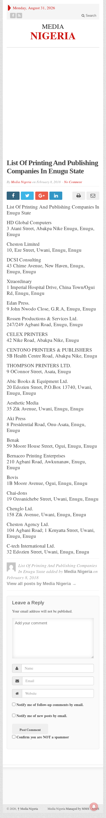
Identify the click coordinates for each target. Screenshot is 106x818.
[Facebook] (13, 15)
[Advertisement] (53, 106)
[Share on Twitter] (28, 196)
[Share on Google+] (42, 196)
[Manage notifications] (94, 807)
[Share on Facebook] (14, 196)
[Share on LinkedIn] (56, 196)
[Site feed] (19, 15)
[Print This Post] (78, 196)
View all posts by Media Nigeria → (41, 583)
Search (90, 15)
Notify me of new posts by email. (41, 715)
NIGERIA (53, 35)
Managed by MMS (77, 808)
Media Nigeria (21, 182)
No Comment (73, 182)
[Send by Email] (92, 196)
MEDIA (53, 26)
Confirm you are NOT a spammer (42, 737)
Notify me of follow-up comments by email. (50, 704)
